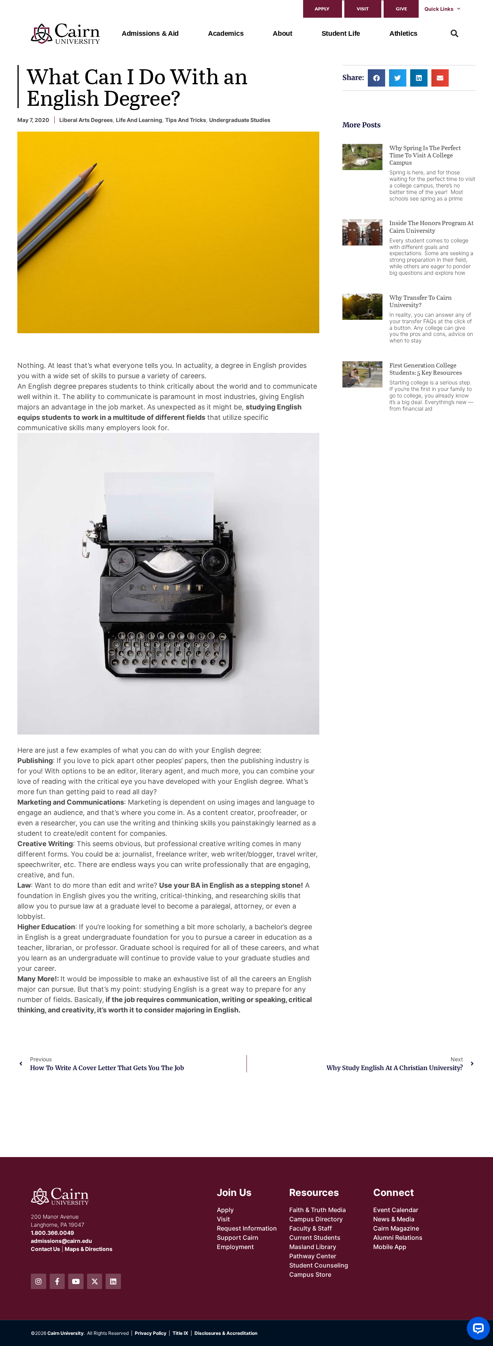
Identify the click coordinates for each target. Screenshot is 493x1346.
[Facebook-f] (57, 1281)
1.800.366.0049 (52, 1232)
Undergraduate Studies (239, 120)
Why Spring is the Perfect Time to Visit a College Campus (425, 155)
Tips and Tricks (185, 120)
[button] (454, 33)
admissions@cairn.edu (61, 1240)
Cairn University (65, 1333)
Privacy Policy (150, 1333)
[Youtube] (76, 1281)
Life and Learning (139, 120)
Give (401, 9)
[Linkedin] (113, 1281)
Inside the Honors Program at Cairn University (431, 226)
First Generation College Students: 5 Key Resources (425, 369)
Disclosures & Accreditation (226, 1333)
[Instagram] (38, 1281)
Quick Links (438, 9)
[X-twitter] (94, 1281)
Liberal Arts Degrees (86, 120)
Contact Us (45, 1249)
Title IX (180, 1333)
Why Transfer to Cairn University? (420, 301)
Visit (363, 9)
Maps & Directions (88, 1249)
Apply (322, 9)
